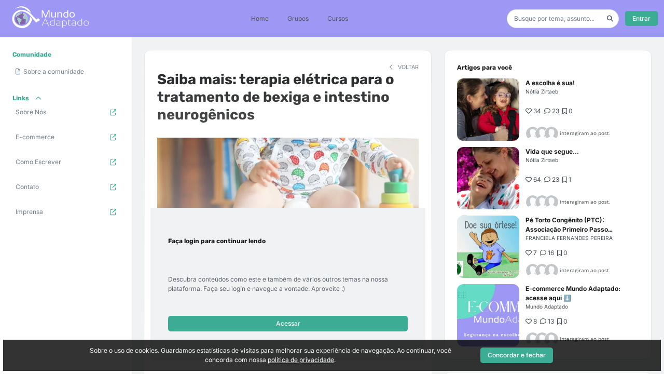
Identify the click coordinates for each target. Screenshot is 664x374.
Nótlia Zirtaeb (541, 91)
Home (260, 18)
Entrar (641, 18)
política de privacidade (301, 360)
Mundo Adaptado (546, 306)
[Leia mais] (488, 109)
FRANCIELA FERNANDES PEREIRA (569, 238)
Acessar (288, 323)
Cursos (337, 18)
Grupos (298, 18)
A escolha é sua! (550, 83)
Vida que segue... (552, 151)
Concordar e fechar (517, 355)
